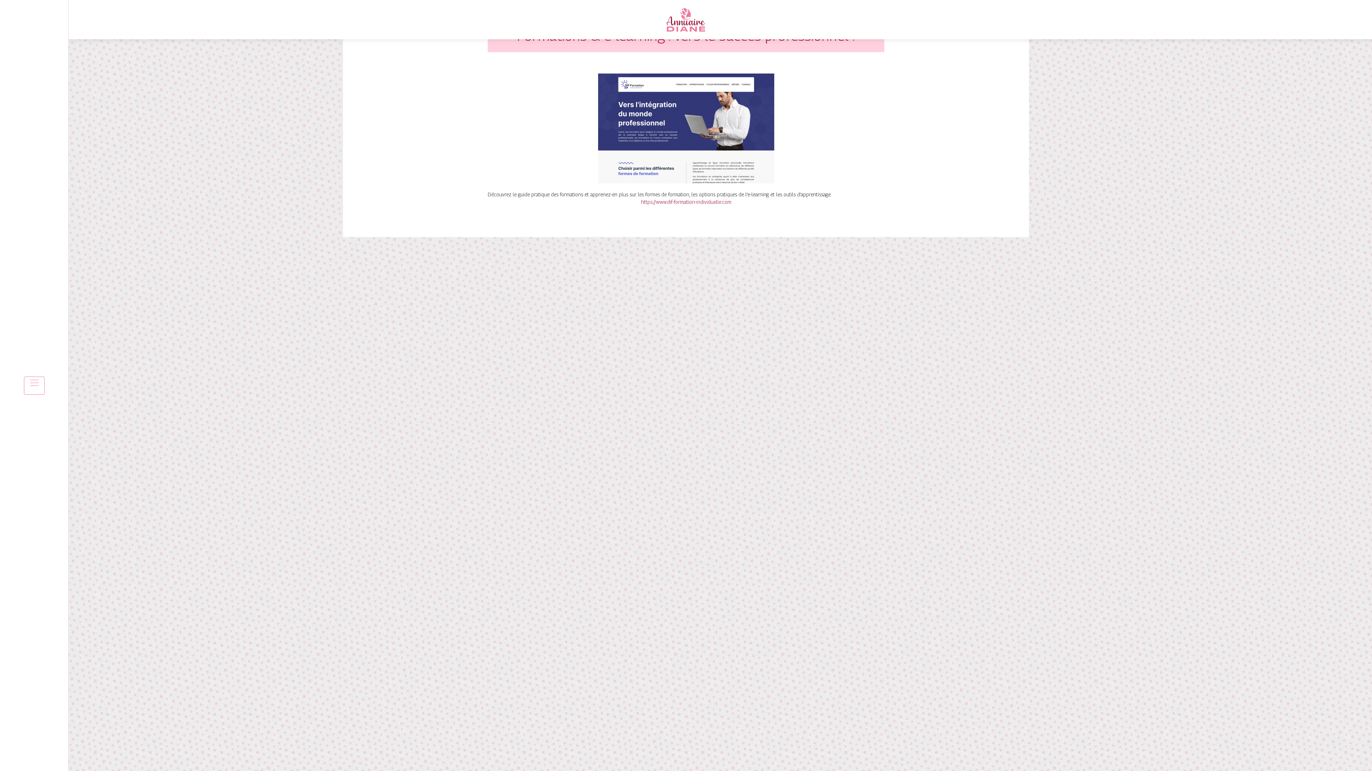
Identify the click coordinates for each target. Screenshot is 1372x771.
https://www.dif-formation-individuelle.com (686, 202)
